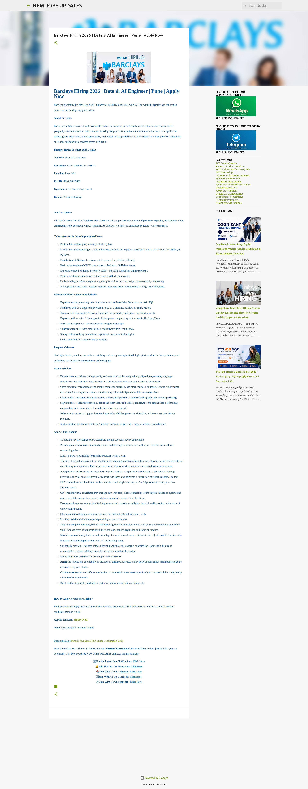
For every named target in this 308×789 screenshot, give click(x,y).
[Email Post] (56, 688)
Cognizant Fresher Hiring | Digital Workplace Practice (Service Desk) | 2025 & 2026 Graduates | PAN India (238, 249)
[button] (56, 43)
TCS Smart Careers (226, 163)
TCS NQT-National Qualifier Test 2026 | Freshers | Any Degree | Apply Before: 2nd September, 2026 (237, 376)
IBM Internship (224, 172)
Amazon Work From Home (231, 166)
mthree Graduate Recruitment (232, 175)
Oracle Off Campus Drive (229, 193)
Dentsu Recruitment (227, 199)
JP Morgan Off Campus (229, 203)
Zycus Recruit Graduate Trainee (233, 184)
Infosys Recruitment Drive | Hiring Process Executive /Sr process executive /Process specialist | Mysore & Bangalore (238, 313)
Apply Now (81, 619)
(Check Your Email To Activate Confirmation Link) (88, 640)
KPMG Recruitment (226, 190)
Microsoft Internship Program (233, 169)
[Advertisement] (118, 745)
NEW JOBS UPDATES (57, 5)
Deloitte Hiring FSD (226, 187)
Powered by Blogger (156, 777)
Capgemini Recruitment (229, 196)
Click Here (139, 661)
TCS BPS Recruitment (228, 178)
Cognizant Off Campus (228, 181)
